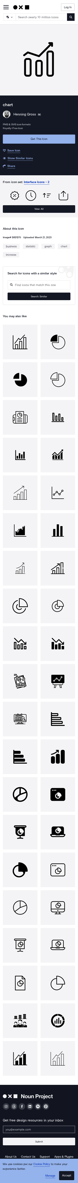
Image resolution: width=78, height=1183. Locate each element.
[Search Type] (9, 17)
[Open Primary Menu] (6, 7)
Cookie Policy (41, 1164)
